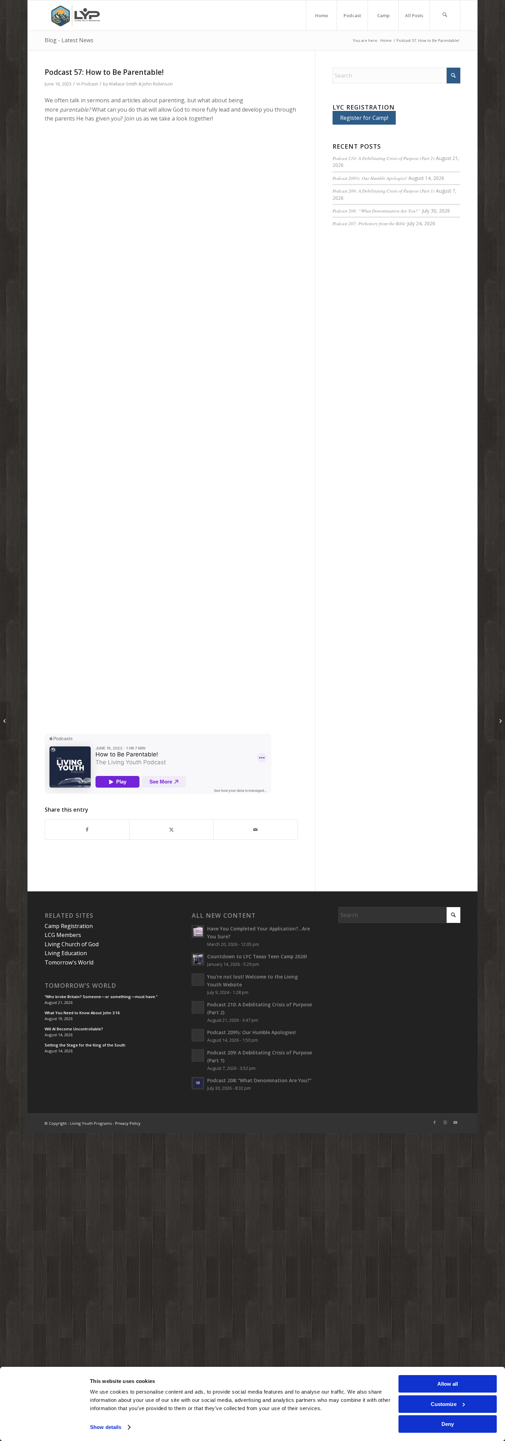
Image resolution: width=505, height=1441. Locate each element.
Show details (105, 1427)
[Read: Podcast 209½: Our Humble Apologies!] (198, 1035)
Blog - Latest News (69, 40)
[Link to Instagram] (445, 1122)
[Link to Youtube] (455, 1122)
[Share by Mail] (256, 829)
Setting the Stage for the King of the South (85, 1045)
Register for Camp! (364, 118)
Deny (447, 1424)
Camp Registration (69, 926)
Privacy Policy (128, 1123)
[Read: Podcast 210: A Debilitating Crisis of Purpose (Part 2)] (198, 1007)
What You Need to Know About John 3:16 (82, 1012)
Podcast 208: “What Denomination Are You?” (376, 210)
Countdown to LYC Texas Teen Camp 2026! (257, 956)
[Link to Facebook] (434, 1122)
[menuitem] (321, 15)
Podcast (89, 84)
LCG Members (63, 935)
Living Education (66, 953)
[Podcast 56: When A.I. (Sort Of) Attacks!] (5, 721)
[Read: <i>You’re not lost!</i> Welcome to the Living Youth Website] (198, 979)
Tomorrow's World (69, 962)
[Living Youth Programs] (77, 15)
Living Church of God (72, 944)
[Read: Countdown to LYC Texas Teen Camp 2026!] (198, 959)
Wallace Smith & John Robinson (141, 84)
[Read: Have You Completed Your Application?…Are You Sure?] (198, 931)
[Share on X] (171, 829)
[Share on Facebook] (87, 829)
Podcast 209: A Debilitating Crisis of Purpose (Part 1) (384, 190)
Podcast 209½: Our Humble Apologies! (370, 178)
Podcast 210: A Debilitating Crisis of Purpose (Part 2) (384, 158)
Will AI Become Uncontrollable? (74, 1028)
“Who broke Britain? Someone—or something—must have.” (101, 996)
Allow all (447, 1384)
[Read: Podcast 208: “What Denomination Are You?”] (198, 1083)
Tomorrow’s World (80, 985)
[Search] (444, 15)
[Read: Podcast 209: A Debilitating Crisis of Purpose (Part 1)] (198, 1055)
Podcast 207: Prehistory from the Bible (369, 223)
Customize (444, 1404)
